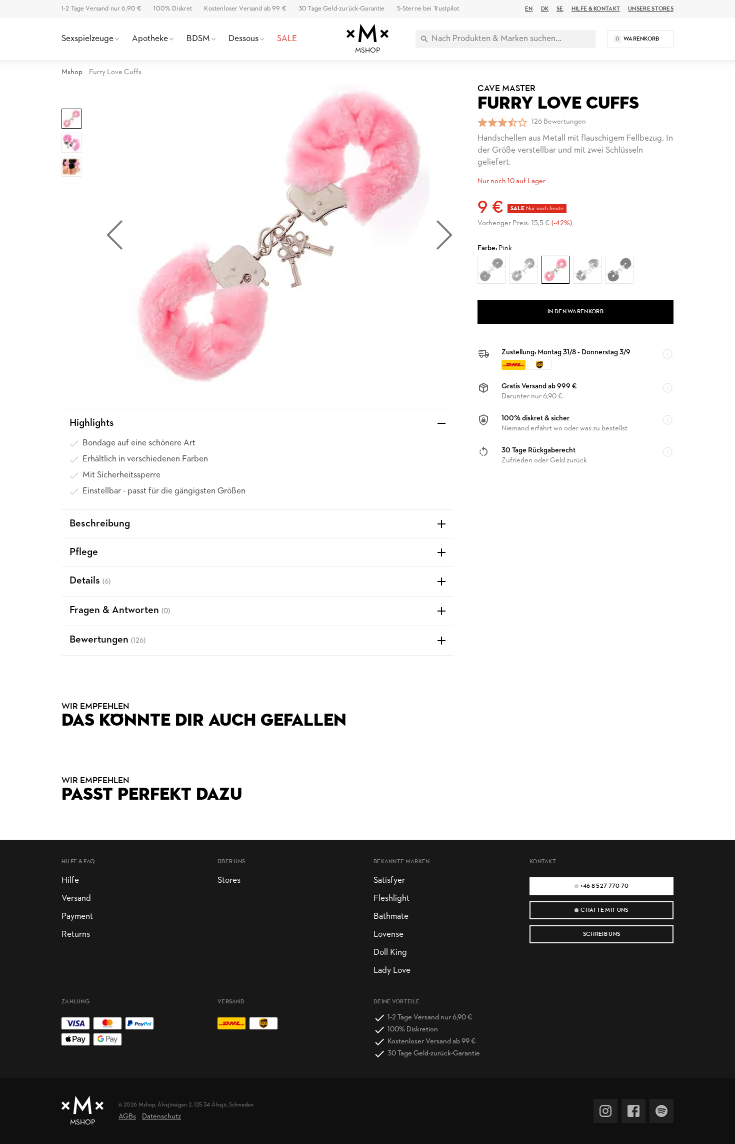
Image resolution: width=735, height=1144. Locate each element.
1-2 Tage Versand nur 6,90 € (102, 9)
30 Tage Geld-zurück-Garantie (341, 9)
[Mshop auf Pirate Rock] (662, 1111)
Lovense (389, 934)
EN (529, 9)
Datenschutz (161, 1116)
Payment (77, 916)
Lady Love (392, 970)
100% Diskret (173, 9)
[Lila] (524, 270)
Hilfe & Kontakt (596, 9)
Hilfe (70, 880)
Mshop (72, 72)
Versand (76, 898)
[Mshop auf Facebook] (634, 1111)
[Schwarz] (620, 270)
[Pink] (556, 270)
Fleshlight (392, 898)
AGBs (127, 1116)
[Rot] (492, 270)
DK (545, 9)
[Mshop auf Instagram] (606, 1111)
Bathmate (391, 916)
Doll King (390, 952)
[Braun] (588, 270)
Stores (229, 880)
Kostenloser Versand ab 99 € (245, 9)
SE (560, 9)
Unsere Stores (651, 9)
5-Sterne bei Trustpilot (428, 9)
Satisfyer (389, 880)
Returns (76, 934)
